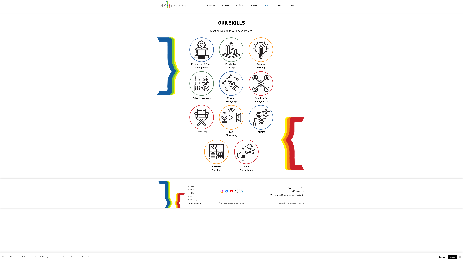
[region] (201, 53)
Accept (452, 257)
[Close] (460, 257)
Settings (442, 257)
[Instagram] (222, 191)
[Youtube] (231, 191)
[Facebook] (226, 191)
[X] (236, 191)
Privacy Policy (87, 257)
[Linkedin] (241, 191)
